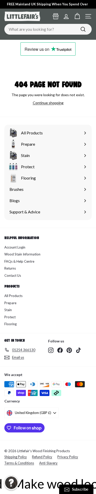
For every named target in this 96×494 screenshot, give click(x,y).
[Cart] (77, 16)
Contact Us (12, 275)
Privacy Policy (67, 457)
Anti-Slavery (48, 463)
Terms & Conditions (19, 463)
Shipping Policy (15, 457)
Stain (8, 310)
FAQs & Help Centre (19, 261)
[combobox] (48, 29)
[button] (11, 482)
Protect (10, 317)
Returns (10, 268)
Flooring (10, 324)
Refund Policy (42, 457)
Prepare (10, 303)
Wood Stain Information (22, 254)
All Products (13, 296)
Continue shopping (48, 103)
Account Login (14, 247)
